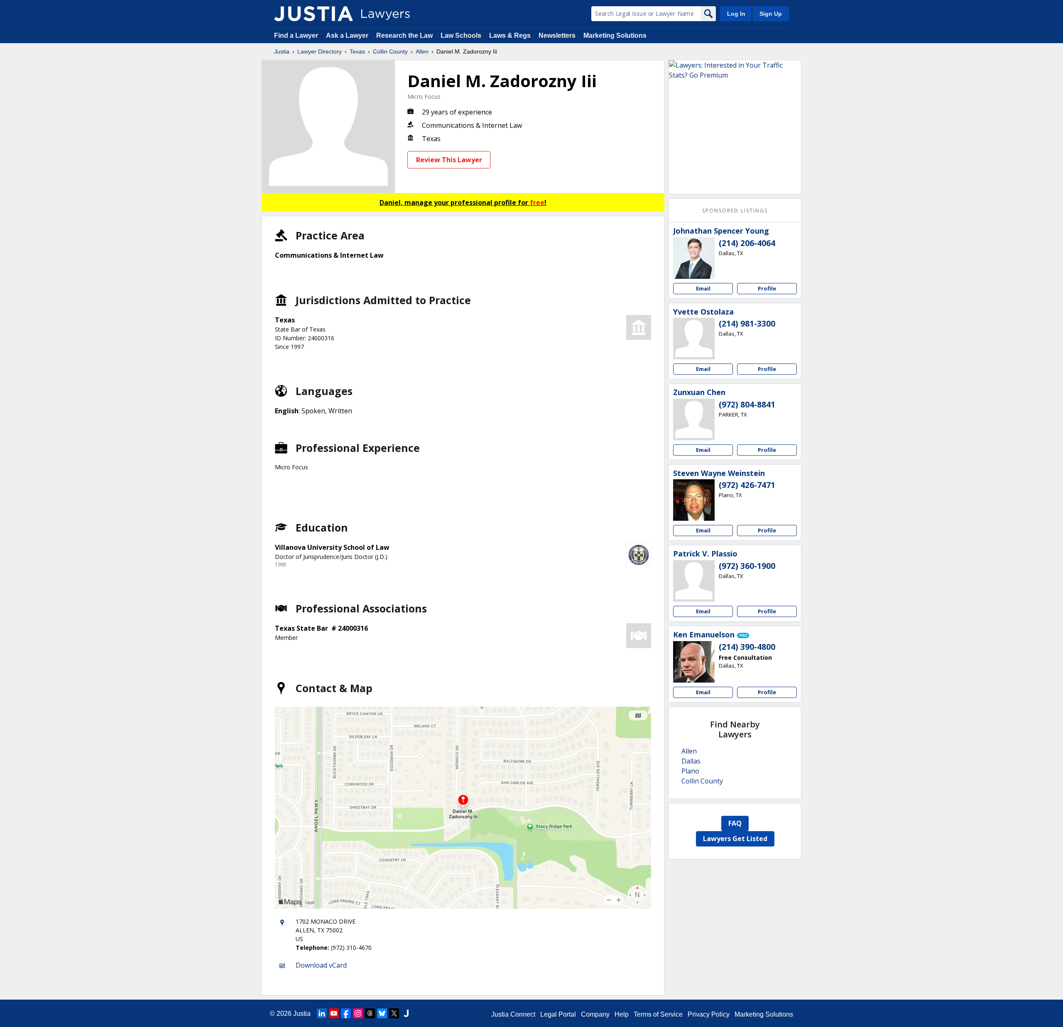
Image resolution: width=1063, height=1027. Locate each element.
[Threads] (370, 1013)
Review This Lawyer (449, 159)
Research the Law (404, 35)
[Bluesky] (382, 1013)
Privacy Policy (709, 1014)
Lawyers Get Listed (735, 838)
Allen (422, 51)
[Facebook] (346, 1013)
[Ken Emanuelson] (694, 662)
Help (622, 1014)
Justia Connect (513, 1014)
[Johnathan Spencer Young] (694, 258)
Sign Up (770, 13)
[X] (394, 1013)
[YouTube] (334, 1013)
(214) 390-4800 (747, 647)
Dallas (691, 761)
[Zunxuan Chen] (694, 419)
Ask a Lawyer (348, 35)
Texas (357, 51)
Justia (281, 51)
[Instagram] (358, 1013)
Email (703, 288)
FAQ (735, 823)
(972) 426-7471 (747, 485)
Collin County (390, 51)
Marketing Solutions (615, 35)
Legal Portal (558, 1014)
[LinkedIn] (322, 1013)
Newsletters (557, 35)
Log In (736, 13)
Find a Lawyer (296, 35)
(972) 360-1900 (747, 566)
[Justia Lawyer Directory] (313, 13)
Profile (767, 288)
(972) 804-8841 (747, 404)
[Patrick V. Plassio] (694, 581)
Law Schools (461, 35)
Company (595, 1014)
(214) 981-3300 (747, 323)
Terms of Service (658, 1014)
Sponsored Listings (735, 210)
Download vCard (321, 965)
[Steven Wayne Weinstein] (694, 500)
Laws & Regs (510, 35)
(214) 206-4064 (747, 243)
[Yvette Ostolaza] (694, 338)
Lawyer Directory (319, 51)
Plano (690, 771)
